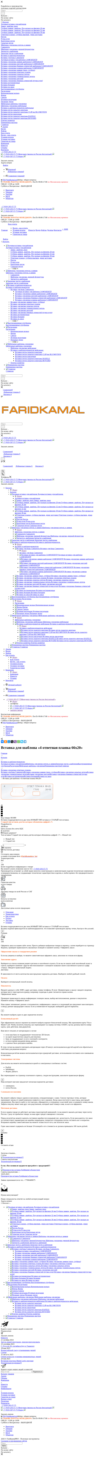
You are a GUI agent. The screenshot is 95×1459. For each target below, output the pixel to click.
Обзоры (4, 1378)
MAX (8, 196)
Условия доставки (8, 1395)
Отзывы (9, 923)
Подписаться (37, 1372)
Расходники (19, 603)
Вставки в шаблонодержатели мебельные (35, 628)
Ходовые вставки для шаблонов (27, 498)
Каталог (13, 492)
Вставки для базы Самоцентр (31, 553)
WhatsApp (9, 198)
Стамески (65, 766)
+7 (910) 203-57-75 (9, 152)
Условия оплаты (7, 1393)
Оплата (8, 918)
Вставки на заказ (44, 776)
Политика (5, 1401)
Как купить (14, 659)
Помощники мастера (53, 766)
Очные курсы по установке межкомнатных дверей (21, 1357)
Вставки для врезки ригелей (39, 774)
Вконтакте (10, 190)
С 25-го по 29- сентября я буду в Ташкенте (17, 1346)
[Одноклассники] (5, 741)
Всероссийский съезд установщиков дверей (18, 1350)
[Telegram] (25, 741)
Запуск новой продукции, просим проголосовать (20, 1342)
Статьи (3, 1352)
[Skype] (21, 741)
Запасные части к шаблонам (67, 764)
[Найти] (3, 13)
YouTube (9, 194)
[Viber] (15, 741)
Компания (14, 674)
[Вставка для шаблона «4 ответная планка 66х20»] (27, 799)
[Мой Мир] (8, 741)
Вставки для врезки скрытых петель (72, 772)
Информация (6, 1389)
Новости (4, 1338)
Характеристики (12, 914)
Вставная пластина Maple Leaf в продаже (17, 1361)
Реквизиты (5, 1403)
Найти (4, 1446)
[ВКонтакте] (2, 741)
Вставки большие (31, 776)
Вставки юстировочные (14, 776)
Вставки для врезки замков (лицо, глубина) (41, 772)
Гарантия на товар (8, 1397)
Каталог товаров (7, 1374)
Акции (3, 1376)
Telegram (9, 192)
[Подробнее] (1, 1168)
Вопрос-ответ (6, 1399)
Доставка (9, 920)
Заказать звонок (16, 710)
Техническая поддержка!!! (11, 1161)
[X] (12, 741)
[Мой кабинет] (2, 449)
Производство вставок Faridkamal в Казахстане (19, 1176)
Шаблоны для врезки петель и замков (29, 532)
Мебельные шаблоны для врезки (28, 620)
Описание (10, 912)
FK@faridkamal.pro (10, 180)
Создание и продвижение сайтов (14, 1441)
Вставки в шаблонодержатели (27, 546)
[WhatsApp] (18, 741)
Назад (15, 490)
